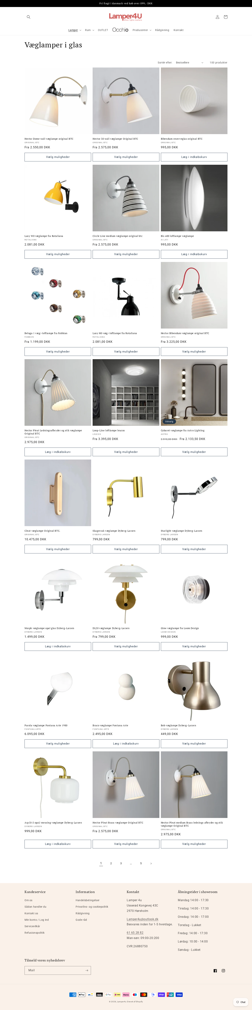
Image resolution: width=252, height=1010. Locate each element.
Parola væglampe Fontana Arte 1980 (46, 725)
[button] (29, 17)
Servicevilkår (32, 926)
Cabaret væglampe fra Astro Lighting (183, 430)
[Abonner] (87, 970)
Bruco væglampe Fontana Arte (110, 725)
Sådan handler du (35, 906)
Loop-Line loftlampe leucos (109, 430)
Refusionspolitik (35, 932)
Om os (28, 900)
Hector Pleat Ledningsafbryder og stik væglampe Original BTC (53, 432)
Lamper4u (122, 1002)
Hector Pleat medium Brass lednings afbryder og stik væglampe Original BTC (192, 824)
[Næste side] (151, 863)
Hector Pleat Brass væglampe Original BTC (118, 822)
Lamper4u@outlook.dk (142, 919)
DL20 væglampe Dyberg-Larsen (111, 628)
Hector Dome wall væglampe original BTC (49, 138)
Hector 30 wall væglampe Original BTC (115, 138)
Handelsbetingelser (88, 900)
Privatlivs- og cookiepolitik (92, 906)
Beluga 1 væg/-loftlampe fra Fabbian (46, 333)
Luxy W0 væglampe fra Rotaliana (44, 236)
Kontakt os (31, 913)
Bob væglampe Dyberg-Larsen (178, 725)
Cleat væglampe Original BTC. (42, 530)
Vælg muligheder (58, 157)
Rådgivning (83, 913)
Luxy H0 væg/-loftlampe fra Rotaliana (115, 333)
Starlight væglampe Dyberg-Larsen (181, 530)
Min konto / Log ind (37, 919)
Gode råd (81, 919)
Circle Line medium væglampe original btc (117, 236)
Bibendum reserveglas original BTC (182, 138)
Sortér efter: (165, 62)
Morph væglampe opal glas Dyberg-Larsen (49, 628)
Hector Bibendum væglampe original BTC (185, 333)
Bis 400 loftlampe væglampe (177, 236)
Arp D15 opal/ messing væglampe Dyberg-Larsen (53, 822)
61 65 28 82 (135, 932)
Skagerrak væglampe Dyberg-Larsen (114, 530)
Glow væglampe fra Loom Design (180, 628)
